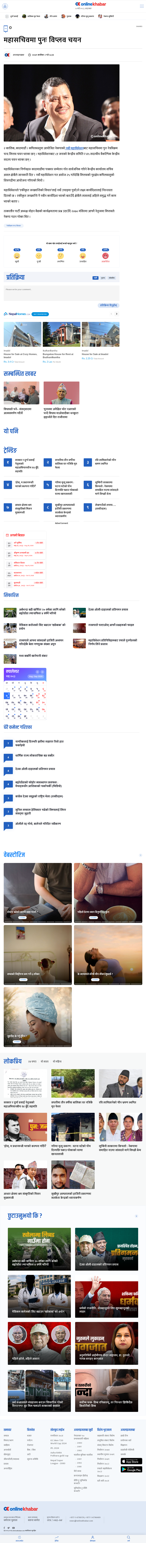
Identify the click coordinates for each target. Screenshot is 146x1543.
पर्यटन (29, 1440)
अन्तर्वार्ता (7, 1450)
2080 (79, 1443)
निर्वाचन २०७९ (103, 1459)
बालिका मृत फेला (34, 16)
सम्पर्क (123, 1454)
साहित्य (7, 1445)
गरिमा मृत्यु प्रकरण (87, 16)
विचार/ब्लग (8, 1440)
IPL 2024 (54, 1448)
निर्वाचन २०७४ (103, 1450)
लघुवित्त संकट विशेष (105, 1440)
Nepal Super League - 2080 (57, 1462)
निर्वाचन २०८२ (103, 1464)
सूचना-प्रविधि (32, 1459)
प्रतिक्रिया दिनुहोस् (108, 305)
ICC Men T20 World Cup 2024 (58, 1442)
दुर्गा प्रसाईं (14, 16)
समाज (6, 1435)
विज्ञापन (124, 1445)
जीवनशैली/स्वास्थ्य (11, 1459)
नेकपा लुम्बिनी (109, 16)
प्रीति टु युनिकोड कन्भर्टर (80, 1482)
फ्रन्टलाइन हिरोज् (81, 1475)
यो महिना (57, 1061)
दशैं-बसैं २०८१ (103, 1481)
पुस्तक (69, 16)
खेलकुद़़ (7, 1454)
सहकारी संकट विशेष (105, 1435)
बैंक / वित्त (31, 1450)
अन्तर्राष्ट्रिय (8, 1468)
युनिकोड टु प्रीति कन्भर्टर (80, 1490)
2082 (79, 1450)
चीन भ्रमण (53, 16)
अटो (29, 1454)
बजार (29, 1435)
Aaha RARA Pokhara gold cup (59, 1454)
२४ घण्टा (32, 1061)
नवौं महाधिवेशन (74, 148)
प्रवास (6, 1464)
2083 (79, 1466)
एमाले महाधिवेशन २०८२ (104, 1470)
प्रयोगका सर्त (126, 1440)
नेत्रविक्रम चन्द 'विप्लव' (14, 225)
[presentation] (111, 313)
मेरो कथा (77, 1471)
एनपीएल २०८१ (56, 1435)
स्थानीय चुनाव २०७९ (105, 1454)
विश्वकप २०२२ (103, 1476)
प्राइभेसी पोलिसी (127, 1450)
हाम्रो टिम (124, 1435)
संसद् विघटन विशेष (105, 1445)
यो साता (44, 1061)
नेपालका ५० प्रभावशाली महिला (81, 1437)
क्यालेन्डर (12, 671)
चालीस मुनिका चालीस (83, 1455)
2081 (79, 1446)
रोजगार (30, 1445)
